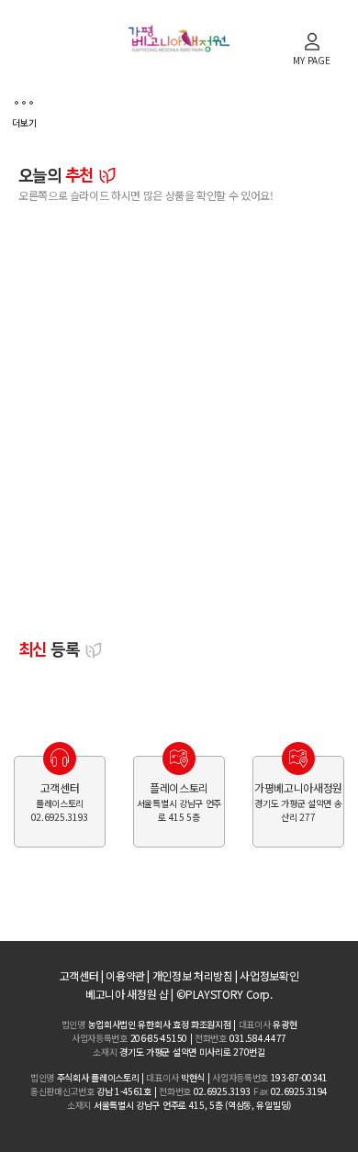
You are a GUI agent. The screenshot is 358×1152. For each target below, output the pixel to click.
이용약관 (125, 975)
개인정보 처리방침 (192, 975)
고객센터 (79, 975)
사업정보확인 (269, 975)
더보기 (24, 122)
